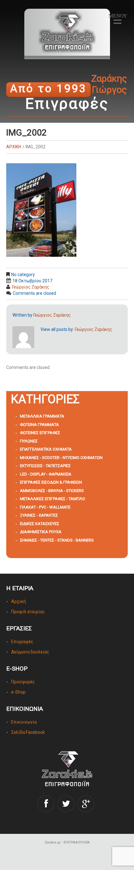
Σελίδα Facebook (28, 732)
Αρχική (18, 601)
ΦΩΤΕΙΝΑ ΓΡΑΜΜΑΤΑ (39, 424)
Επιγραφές (22, 641)
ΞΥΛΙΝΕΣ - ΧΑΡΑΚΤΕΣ (39, 515)
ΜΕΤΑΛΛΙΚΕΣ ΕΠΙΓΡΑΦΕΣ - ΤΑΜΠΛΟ (52, 498)
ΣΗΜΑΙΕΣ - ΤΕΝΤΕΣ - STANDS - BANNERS (57, 540)
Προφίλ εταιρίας (28, 611)
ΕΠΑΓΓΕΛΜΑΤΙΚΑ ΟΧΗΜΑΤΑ (46, 449)
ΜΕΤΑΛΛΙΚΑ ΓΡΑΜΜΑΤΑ (42, 416)
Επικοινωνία (24, 721)
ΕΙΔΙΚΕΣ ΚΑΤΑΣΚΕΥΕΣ (39, 523)
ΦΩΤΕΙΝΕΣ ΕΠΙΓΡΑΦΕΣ (40, 432)
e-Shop (18, 692)
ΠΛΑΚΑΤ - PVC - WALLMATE (45, 507)
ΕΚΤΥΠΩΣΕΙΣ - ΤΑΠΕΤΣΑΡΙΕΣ (45, 465)
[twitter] (65, 803)
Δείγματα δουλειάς (30, 651)
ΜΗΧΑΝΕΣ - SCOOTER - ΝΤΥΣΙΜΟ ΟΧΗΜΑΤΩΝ (61, 457)
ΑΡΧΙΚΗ (13, 146)
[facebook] (46, 803)
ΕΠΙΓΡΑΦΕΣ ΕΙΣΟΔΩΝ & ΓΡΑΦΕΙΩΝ (51, 482)
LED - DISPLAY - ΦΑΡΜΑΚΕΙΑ (45, 474)
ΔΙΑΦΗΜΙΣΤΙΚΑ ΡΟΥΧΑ (40, 531)
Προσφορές (23, 681)
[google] (85, 803)
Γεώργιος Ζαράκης (30, 286)
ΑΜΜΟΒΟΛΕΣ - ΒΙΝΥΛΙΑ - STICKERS (52, 490)
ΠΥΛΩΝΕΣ (29, 441)
